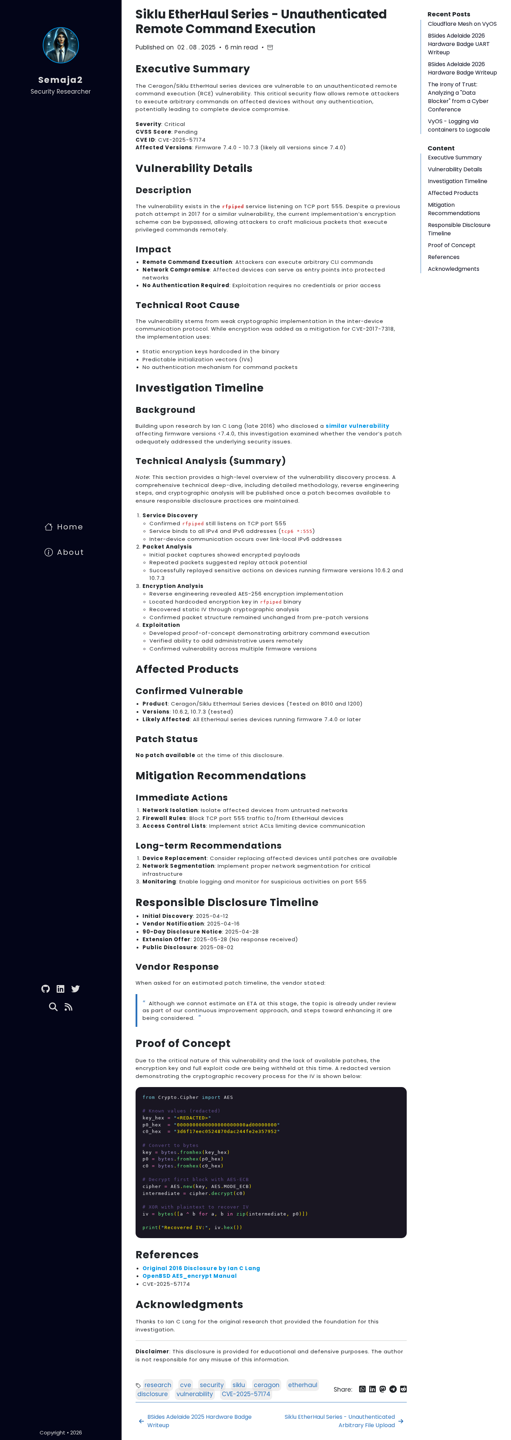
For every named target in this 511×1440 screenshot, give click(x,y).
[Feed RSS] (68, 1008)
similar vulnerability (357, 426)
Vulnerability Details (455, 169)
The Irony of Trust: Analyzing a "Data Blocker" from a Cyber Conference (458, 96)
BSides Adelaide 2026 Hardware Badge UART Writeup (459, 44)
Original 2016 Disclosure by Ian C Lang (201, 1268)
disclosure (152, 1394)
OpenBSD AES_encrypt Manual (190, 1276)
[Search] (53, 1008)
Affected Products (453, 193)
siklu (239, 1385)
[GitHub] (45, 989)
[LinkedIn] (60, 989)
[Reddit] (403, 1390)
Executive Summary (455, 158)
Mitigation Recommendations (454, 209)
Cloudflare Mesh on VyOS (462, 24)
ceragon (266, 1385)
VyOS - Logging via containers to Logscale (459, 125)
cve (185, 1385)
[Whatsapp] (362, 1390)
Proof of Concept (452, 245)
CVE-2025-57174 (246, 1394)
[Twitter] (75, 989)
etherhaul (302, 1385)
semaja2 (60, 80)
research (158, 1385)
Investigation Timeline (457, 181)
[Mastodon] (382, 1390)
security (212, 1385)
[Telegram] (393, 1390)
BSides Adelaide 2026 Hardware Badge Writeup (462, 68)
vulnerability (195, 1394)
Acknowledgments (453, 269)
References (444, 257)
